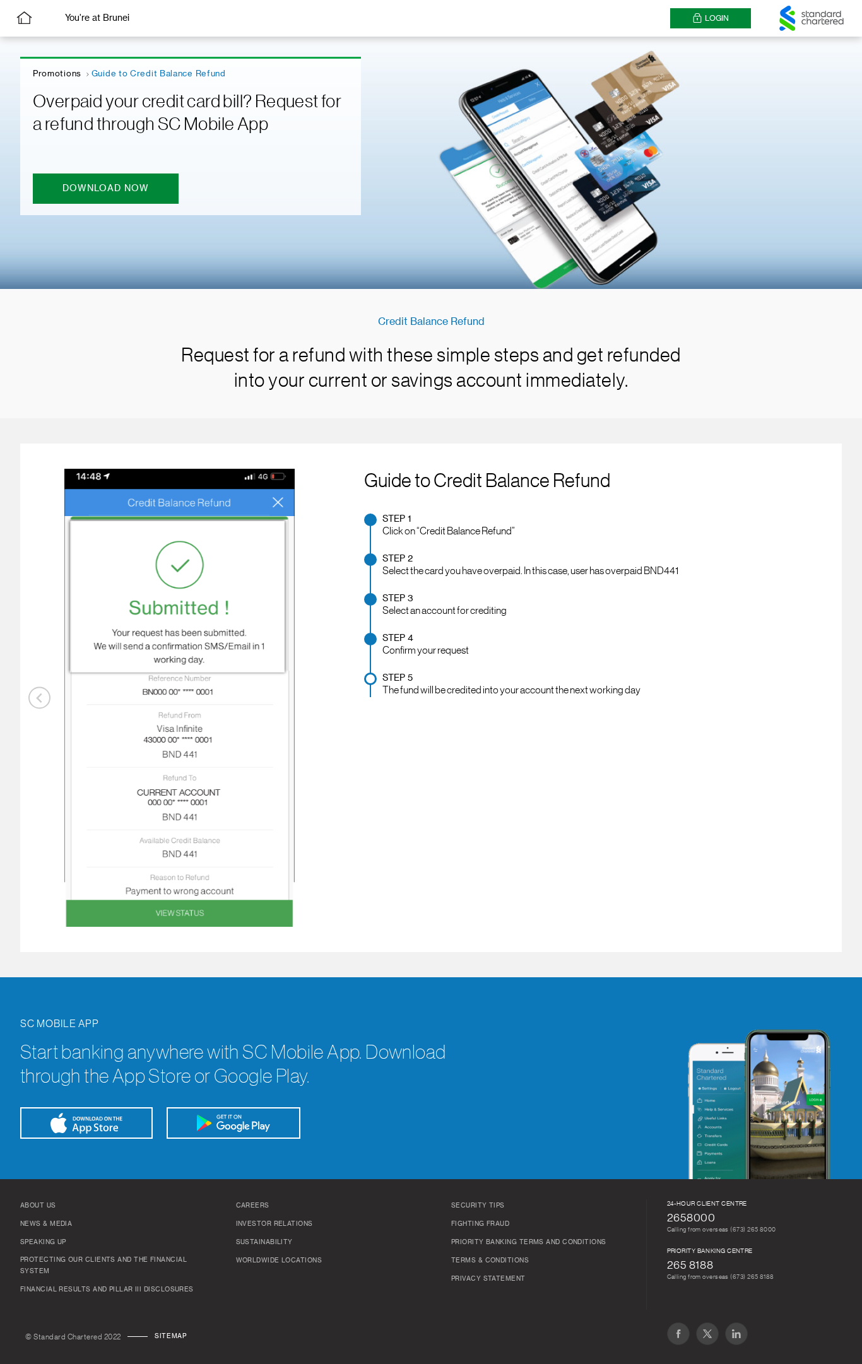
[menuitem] (530, 526)
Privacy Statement (488, 1279)
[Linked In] (736, 1333)
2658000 (691, 1217)
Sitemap (170, 1336)
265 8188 (690, 1265)
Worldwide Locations (279, 1260)
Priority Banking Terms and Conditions (528, 1242)
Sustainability (264, 1242)
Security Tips (478, 1205)
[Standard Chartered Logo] (811, 18)
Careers (252, 1205)
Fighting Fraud (480, 1224)
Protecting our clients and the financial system (103, 1265)
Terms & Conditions (490, 1260)
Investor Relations (274, 1224)
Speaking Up (43, 1242)
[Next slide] (319, 698)
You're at (97, 18)
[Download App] (86, 1123)
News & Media (46, 1224)
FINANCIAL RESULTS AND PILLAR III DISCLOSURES (107, 1289)
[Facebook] (678, 1333)
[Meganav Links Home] (24, 18)
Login (717, 18)
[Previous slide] (39, 698)
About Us (38, 1205)
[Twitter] (707, 1333)
